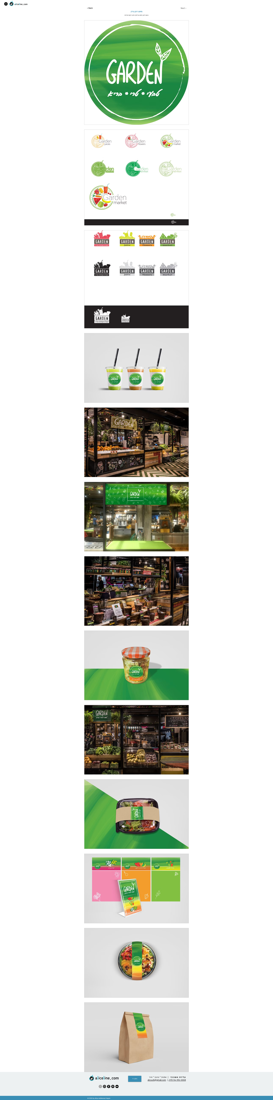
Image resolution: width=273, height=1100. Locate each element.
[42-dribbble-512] (104, 1086)
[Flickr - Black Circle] (117, 1086)
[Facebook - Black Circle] (108, 1086)
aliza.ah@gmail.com (157, 1080)
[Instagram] (100, 1086)
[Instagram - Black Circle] (112, 1086)
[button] (6, 4)
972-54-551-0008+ (177, 1080)
